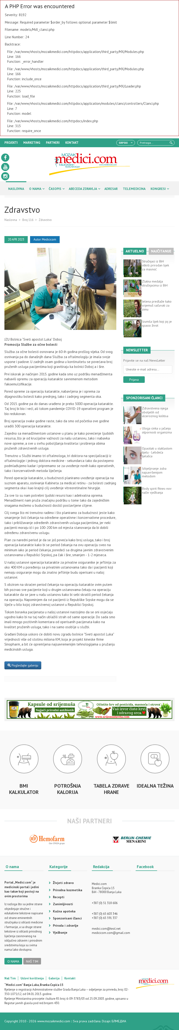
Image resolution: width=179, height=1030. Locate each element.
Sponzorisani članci (67, 918)
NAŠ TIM (32, 961)
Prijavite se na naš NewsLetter (144, 361)
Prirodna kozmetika (67, 890)
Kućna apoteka (64, 911)
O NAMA (35, 189)
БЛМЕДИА (119, 1021)
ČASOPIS (55, 189)
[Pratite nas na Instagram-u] (5, 176)
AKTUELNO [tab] (135, 251)
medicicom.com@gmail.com (111, 933)
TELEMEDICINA (134, 189)
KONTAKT (72, 143)
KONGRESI (158, 189)
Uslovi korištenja (32, 978)
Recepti (58, 897)
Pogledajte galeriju (24, 665)
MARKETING (31, 143)
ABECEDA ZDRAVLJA (83, 189)
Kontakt (70, 978)
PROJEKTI (11, 143)
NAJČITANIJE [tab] (161, 251)
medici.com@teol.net (106, 929)
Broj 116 (27, 220)
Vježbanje (60, 932)
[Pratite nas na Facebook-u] (5, 158)
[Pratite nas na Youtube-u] (5, 167)
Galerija (53, 978)
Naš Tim (10, 978)
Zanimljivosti (63, 904)
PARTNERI (53, 143)
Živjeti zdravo (63, 883)
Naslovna (10, 220)
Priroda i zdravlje (65, 925)
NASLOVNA (16, 189)
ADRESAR (111, 189)
